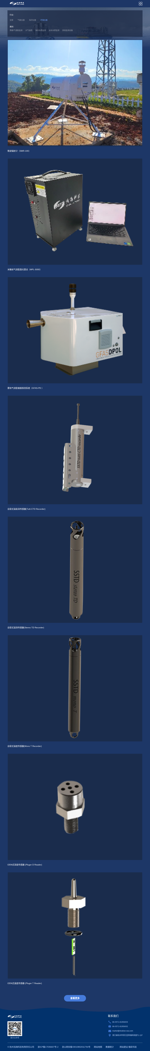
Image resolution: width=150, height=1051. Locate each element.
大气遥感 (28, 30)
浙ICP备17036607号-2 (48, 1047)
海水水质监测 (40, 30)
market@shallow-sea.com (122, 1031)
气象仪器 (21, 20)
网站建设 (124, 1047)
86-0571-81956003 (120, 1022)
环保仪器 (43, 20)
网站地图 (98, 1047)
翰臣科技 (132, 1047)
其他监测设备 (67, 30)
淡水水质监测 (54, 30)
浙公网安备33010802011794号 (76, 1047)
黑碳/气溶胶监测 (16, 30)
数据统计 (110, 1047)
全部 (11, 20)
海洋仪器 (32, 20)
